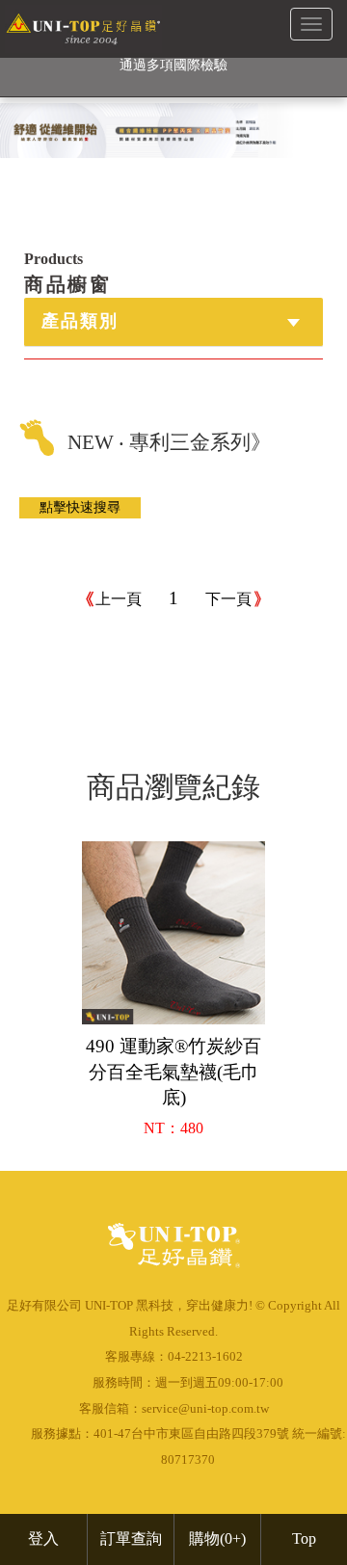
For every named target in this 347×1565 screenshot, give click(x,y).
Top (304, 1538)
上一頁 (118, 599)
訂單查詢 (131, 1538)
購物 (217, 1538)
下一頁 (228, 599)
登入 (43, 1538)
